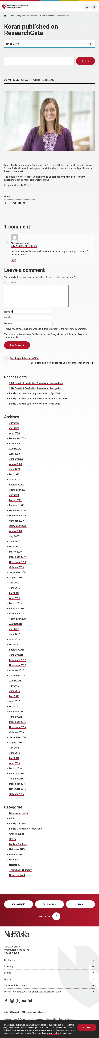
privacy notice (53, 1033)
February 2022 (16, 484)
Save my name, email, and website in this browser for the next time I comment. (46, 329)
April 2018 (14, 639)
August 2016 (15, 742)
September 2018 (18, 618)
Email (7, 317)
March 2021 (15, 500)
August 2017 (15, 680)
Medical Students (18, 844)
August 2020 (15, 531)
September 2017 (18, 675)
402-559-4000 (11, 952)
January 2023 (16, 458)
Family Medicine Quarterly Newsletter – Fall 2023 (34, 403)
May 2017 (14, 696)
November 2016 (17, 727)
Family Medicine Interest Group (25, 828)
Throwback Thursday (20, 870)
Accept (86, 1027)
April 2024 (14, 433)
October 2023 (16, 443)
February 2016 (16, 773)
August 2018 (15, 624)
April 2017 (14, 701)
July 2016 (14, 747)
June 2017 (14, 691)
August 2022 (15, 464)
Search (85, 61)
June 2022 (14, 469)
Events (7, 972)
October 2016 (16, 732)
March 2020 (15, 551)
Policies (7, 1019)
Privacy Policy (65, 334)
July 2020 (14, 536)
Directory (8, 966)
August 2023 (15, 448)
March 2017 (15, 706)
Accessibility (51, 1019)
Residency (14, 864)
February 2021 (16, 505)
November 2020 (17, 515)
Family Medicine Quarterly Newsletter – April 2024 (35, 393)
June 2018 (14, 634)
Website (8, 323)
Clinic (12, 818)
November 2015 (17, 788)
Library (7, 979)
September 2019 (18, 572)
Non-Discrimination (36, 1019)
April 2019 (14, 598)
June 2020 (14, 541)
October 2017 (16, 670)
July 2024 (14, 428)
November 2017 (17, 665)
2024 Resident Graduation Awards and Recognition (35, 388)
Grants (12, 839)
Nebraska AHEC (17, 849)
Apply (80, 904)
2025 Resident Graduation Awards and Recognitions (36, 383)
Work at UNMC (18, 904)
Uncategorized (17, 875)
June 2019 (14, 587)
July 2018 (14, 629)
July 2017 (14, 685)
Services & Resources (15, 985)
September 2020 (18, 526)
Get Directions (49, 904)
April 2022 (14, 479)
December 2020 (17, 510)
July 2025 (14, 423)
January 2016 (16, 778)
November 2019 (17, 562)
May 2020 (14, 546)
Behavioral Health (18, 813)
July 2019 (14, 582)
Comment (10, 282)
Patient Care (15, 854)
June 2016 (14, 752)
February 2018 (16, 649)
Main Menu (12, 44)
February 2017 (16, 711)
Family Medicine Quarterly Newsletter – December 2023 (38, 398)
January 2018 (16, 654)
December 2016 (17, 722)
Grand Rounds (16, 833)
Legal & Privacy (19, 1019)
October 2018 (16, 613)
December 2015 (17, 783)
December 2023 (17, 438)
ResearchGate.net (13, 171)
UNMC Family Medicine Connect (23, 16)
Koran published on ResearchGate (54, 16)
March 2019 (15, 603)
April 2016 (14, 763)
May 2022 (14, 474)
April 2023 (14, 453)
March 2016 (15, 768)
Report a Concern (66, 1019)
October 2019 (16, 567)
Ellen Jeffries (22, 80)
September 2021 (18, 489)
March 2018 (15, 644)
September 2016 (18, 737)
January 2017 (16, 716)
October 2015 (16, 794)
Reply (13, 260)
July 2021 (14, 495)
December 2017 (17, 660)
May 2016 (14, 758)
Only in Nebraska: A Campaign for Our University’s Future (32, 991)
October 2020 (16, 520)
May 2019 (14, 593)
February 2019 (16, 608)
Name (8, 311)
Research (14, 859)
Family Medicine (17, 823)
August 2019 (15, 577)
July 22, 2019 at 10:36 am (24, 246)
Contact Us (9, 960)
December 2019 (17, 556)
